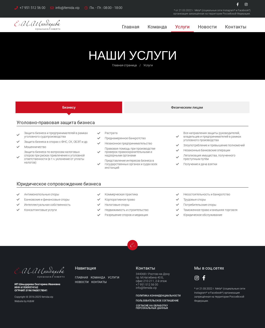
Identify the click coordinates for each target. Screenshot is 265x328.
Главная (130, 26)
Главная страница (124, 65)
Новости (207, 26)
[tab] (69, 107)
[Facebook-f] (237, 4)
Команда (157, 26)
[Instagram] (246, 4)
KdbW (30, 301)
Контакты (235, 26)
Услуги (182, 26)
